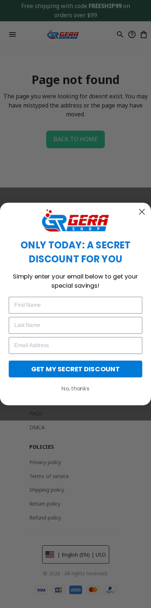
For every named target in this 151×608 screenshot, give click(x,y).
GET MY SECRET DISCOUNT (75, 369)
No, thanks (75, 388)
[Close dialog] (142, 211)
